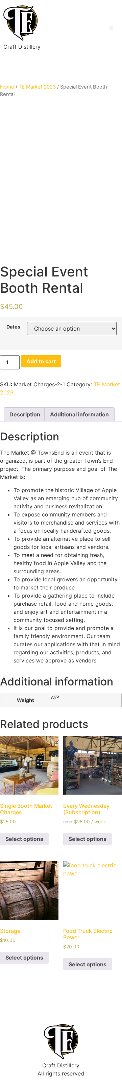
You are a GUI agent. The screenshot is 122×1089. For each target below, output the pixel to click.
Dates (13, 326)
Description (24, 414)
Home (7, 87)
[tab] (25, 414)
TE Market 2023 (37, 87)
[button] (111, 28)
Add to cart (41, 361)
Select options (24, 839)
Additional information (79, 414)
